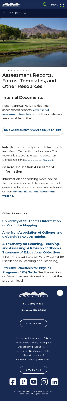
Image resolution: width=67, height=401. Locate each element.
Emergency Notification (29, 351)
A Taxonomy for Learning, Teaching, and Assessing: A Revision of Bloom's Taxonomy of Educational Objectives (31, 248)
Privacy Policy (37, 342)
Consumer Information (28, 338)
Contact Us (33, 323)
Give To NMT (33, 369)
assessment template (16, 114)
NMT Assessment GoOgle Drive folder (32, 130)
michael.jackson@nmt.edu (40, 160)
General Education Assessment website (28, 193)
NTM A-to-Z (44, 359)
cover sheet (41, 110)
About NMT (40, 346)
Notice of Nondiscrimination (30, 357)
